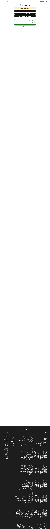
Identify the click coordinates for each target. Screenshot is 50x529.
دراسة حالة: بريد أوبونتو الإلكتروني (28, 463)
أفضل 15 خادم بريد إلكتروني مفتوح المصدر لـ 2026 (24, 492)
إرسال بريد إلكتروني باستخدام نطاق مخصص (41, 443)
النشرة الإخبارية (11, 433)
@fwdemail (11, 435)
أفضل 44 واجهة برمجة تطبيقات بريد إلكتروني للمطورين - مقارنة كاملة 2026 (24, 450)
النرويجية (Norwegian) (6, 448)
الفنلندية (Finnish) (6, 438)
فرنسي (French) (6, 439)
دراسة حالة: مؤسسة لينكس (28, 464)
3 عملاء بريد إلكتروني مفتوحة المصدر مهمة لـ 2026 (24, 522)
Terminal (44, 439)
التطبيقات (45, 432)
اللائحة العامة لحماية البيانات (11, 446)
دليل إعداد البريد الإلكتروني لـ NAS (42, 445)
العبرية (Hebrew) (6, 441)
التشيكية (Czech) (6, 435)
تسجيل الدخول (25, 24)
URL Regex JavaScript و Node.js (27, 487)
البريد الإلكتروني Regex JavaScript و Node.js (26, 468)
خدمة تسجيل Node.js (29, 478)
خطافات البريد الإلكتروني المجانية (28, 437)
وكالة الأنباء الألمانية (11, 447)
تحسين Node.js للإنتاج (29, 472)
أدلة (46, 441)
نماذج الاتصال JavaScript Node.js (28, 475)
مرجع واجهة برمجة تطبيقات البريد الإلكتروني (26, 436)
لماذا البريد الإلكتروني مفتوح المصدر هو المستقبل (26, 488)
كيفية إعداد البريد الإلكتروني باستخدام (40, 449)
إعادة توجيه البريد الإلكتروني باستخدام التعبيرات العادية (25, 440)
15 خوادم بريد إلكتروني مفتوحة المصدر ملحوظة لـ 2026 (23, 512)
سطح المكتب (44, 437)
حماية (13, 443)
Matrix (12, 436)
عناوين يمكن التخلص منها (43, 525)
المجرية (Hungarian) (6, 442)
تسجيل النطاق (45, 526)
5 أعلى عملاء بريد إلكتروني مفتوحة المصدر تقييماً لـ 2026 (23, 504)
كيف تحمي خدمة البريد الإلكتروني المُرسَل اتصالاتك (26, 486)
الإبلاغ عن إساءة (12, 448)
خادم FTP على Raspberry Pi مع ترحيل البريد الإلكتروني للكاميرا (41, 448)
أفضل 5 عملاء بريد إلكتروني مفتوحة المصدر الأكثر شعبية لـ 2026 (24, 501)
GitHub (12, 434)
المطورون (31, 432)
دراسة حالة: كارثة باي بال (29, 479)
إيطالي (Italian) (6, 445)
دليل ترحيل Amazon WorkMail (28, 456)
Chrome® (44, 438)
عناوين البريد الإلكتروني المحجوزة (42, 528)
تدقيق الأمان (30, 434)
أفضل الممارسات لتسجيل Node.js (28, 459)
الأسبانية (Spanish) (5, 452)
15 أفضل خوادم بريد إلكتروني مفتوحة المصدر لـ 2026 (24, 525)
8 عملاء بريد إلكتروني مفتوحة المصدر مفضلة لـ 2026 (24, 520)
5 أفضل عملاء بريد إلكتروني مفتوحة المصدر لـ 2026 (24, 526)
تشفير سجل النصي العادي (43, 527)
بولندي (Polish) (6, 449)
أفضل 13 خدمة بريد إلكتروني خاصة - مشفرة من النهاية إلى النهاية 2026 (24, 446)
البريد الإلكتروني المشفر (12, 1)
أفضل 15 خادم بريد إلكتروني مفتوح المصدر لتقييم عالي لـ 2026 (24, 495)
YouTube (12, 437)
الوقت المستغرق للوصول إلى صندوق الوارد (41, 524)
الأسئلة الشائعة (25, 429)
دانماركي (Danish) (6, 436)
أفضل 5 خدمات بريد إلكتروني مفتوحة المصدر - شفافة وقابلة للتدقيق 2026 (23, 447)
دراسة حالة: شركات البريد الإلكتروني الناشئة (26, 484)
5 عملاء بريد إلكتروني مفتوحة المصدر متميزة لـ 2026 (24, 509)
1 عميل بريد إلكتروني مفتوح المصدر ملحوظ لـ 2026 (24, 513)
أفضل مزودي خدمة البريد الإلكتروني (27, 458)
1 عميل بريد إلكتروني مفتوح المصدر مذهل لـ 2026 (24, 516)
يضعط (13, 449)
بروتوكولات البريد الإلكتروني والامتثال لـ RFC (26, 467)
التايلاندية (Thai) (6, 455)
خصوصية (7, 1)
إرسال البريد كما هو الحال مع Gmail (42, 444)
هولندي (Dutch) (6, 437)
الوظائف (13, 450)
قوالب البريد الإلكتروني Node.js (28, 476)
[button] (25, 11)
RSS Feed (11, 438)
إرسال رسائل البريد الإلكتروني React (27, 483)
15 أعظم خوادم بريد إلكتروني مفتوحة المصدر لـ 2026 (24, 518)
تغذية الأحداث (12, 441)
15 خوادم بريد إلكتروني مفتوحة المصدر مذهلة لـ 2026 (24, 515)
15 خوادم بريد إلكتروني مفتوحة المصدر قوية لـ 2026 (24, 523)
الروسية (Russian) (6, 451)
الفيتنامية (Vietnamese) (6, 459)
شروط (13, 445)
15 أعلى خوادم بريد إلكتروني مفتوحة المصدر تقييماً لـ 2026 (24, 503)
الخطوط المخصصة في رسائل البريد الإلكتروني (26, 466)
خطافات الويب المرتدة (29, 439)
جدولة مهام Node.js (29, 477)
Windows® (45, 434)
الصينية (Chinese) (6, 434)
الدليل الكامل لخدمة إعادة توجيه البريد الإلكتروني (26, 471)
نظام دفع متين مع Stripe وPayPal (28, 485)
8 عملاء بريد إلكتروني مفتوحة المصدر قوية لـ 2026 (24, 524)
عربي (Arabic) (6, 433)
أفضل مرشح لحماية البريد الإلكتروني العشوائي (26, 457)
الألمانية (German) (6, 440)
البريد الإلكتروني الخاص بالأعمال (42, 522)
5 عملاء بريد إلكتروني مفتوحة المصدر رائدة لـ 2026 (23, 507)
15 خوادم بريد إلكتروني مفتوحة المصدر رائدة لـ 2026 (24, 506)
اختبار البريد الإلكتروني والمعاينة (28, 469)
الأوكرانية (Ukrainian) (6, 457)
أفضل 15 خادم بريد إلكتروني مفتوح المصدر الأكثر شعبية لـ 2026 (24, 499)
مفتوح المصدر (30, 441)
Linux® (45, 436)
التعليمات (5, 1)
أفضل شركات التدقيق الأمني (28, 460)
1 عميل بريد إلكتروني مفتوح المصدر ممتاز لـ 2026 (24, 511)
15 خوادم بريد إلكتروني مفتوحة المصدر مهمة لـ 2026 (24, 521)
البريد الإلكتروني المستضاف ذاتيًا (28, 438)
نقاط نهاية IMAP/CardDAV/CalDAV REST (26, 465)
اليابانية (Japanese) (5, 446)
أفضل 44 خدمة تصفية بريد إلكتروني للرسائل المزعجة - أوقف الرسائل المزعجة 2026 (24, 452)
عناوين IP (31, 435)
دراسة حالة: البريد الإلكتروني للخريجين (27, 462)
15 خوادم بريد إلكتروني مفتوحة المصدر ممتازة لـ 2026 (24, 510)
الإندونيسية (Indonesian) (6, 444)
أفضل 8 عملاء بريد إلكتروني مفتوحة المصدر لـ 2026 (24, 491)
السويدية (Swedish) (6, 454)
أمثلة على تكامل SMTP (44, 442)
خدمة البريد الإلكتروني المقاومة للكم (27, 480)
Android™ (44, 435)
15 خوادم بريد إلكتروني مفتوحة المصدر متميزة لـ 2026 (23, 508)
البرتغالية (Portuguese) (6, 450)
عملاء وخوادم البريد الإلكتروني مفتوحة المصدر (25, 489)
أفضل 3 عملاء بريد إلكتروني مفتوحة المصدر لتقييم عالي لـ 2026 (23, 497)
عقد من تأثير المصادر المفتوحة (28, 455)
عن (13, 442)
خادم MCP (31, 470)
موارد (46, 521)
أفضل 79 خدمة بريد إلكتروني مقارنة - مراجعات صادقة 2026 (24, 444)
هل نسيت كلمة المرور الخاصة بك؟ (25, 26)
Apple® (46, 433)
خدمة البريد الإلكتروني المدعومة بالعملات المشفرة (26, 473)
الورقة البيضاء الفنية (29, 433)
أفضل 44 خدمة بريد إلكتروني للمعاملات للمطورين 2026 (25, 448)
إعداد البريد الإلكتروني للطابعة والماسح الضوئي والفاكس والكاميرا (41, 446)
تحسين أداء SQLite (30, 482)
